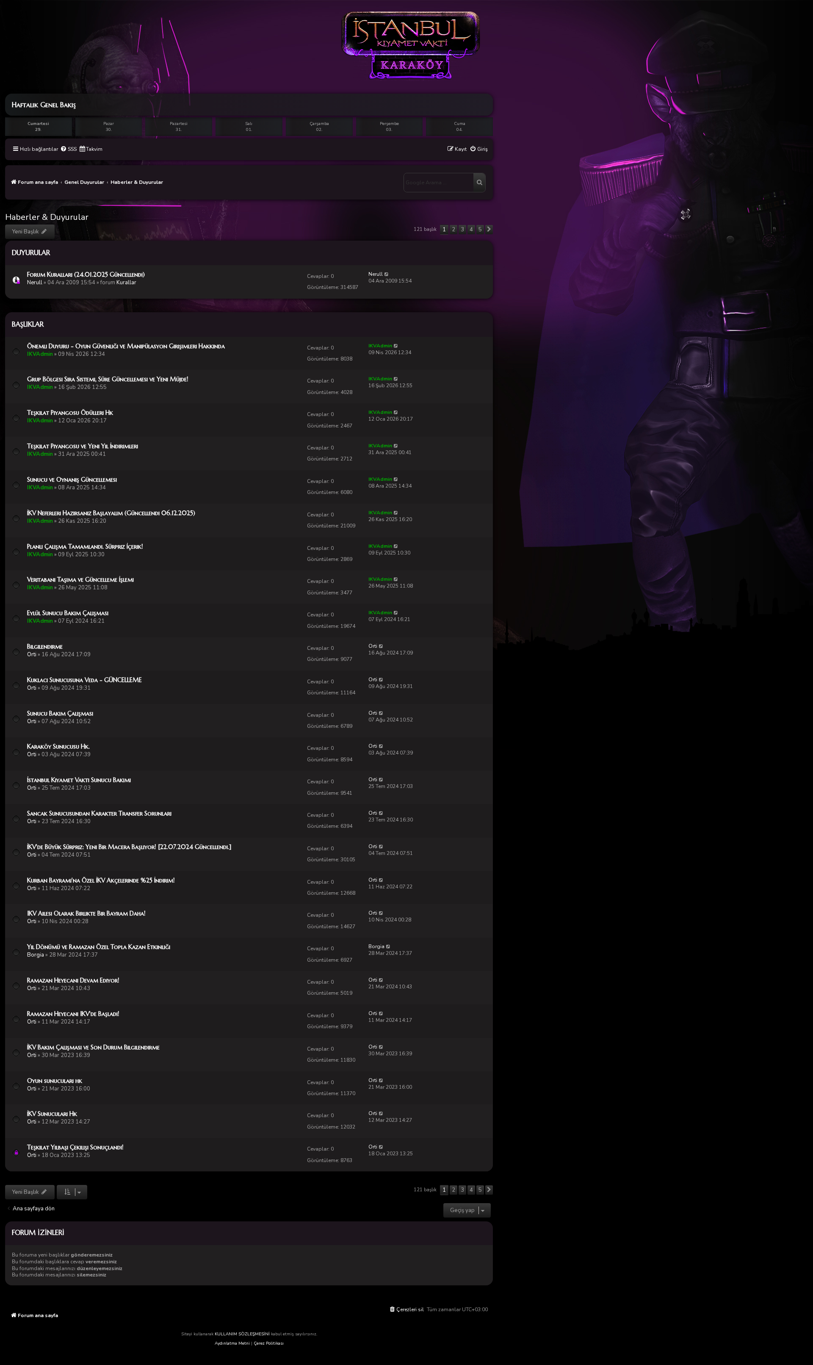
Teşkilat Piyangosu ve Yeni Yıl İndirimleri (82, 446)
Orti (31, 654)
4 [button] (471, 229)
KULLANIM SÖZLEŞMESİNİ (242, 1334)
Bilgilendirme (45, 646)
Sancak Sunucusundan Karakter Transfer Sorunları (99, 813)
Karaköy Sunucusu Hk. (58, 746)
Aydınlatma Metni (232, 1343)
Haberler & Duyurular (46, 217)
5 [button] (480, 229)
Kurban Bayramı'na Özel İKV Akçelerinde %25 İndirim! (101, 880)
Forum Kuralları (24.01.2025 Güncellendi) (86, 274)
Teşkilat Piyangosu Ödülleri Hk (70, 412)
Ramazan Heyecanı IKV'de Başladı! (73, 1014)
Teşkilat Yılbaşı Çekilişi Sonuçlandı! (75, 1147)
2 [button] (453, 229)
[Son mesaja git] (387, 274)
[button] (489, 229)
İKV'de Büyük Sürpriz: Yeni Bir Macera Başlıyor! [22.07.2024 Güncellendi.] (129, 847)
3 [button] (462, 229)
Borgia (35, 955)
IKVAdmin (40, 354)
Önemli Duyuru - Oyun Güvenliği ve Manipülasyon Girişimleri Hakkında (126, 346)
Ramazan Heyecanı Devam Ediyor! (73, 980)
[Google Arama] (479, 182)
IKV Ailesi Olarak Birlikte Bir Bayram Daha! (86, 913)
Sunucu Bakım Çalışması (60, 713)
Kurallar (126, 282)
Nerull (34, 282)
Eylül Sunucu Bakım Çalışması (67, 613)
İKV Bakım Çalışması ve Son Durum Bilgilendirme (93, 1047)
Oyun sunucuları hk (54, 1081)
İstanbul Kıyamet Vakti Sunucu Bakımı (79, 780)
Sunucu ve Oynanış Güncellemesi (72, 479)
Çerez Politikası (269, 1343)
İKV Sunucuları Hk (52, 1114)
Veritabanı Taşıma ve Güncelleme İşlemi (80, 579)
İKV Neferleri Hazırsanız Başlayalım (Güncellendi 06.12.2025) (111, 513)
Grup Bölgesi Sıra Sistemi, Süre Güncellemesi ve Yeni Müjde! (107, 379)
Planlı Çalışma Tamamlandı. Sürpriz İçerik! (85, 546)
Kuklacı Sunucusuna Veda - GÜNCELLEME (84, 680)
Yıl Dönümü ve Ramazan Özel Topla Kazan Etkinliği (98, 947)
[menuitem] (68, 149)
